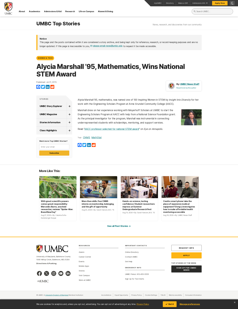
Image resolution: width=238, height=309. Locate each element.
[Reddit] (52, 87)
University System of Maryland (56, 295)
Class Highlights (48, 130)
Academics (34, 11)
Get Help (128, 261)
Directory (170, 3)
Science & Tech (45, 58)
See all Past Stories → (119, 226)
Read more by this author (186, 88)
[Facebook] (38, 87)
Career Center (85, 257)
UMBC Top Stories (58, 23)
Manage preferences (190, 304)
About (22, 11)
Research (70, 11)
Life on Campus (86, 11)
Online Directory (131, 252)
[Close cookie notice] (235, 302)
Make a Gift (183, 3)
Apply (186, 255)
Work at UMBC (85, 280)
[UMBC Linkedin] (68, 273)
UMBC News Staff (189, 84)
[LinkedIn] (48, 87)
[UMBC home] (6, 8)
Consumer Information (193, 295)
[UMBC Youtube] (61, 273)
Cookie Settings (151, 295)
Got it (171, 304)
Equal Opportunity (122, 295)
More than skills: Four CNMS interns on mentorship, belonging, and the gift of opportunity (98, 204)
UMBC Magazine (48, 114)
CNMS (86, 137)
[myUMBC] (43, 281)
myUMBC (158, 3)
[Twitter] (43, 87)
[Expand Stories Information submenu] (69, 123)
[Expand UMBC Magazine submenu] (69, 114)
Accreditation (106, 295)
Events (81, 261)
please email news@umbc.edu (107, 45)
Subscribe (54, 153)
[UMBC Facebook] (39, 273)
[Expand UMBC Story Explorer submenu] (69, 106)
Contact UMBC (131, 257)
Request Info (186, 248)
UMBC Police (130, 274)
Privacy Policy (143, 304)
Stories (44, 99)
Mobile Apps (84, 266)
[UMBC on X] (47, 273)
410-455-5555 (143, 274)
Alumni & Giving (105, 11)
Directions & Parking (46, 263)
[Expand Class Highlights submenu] (69, 131)
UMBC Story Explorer (51, 106)
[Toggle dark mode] (232, 3)
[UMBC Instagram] (54, 273)
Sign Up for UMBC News (186, 269)
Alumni (81, 252)
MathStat (96, 137)
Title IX (164, 295)
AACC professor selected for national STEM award (111, 129)
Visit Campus (84, 275)
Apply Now (220, 3)
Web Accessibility (176, 295)
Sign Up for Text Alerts (134, 279)
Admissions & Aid (52, 11)
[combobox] (212, 11)
